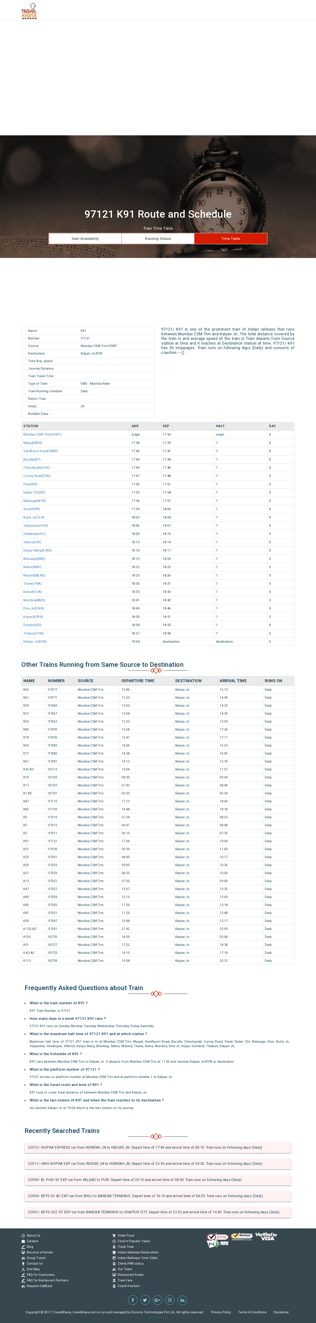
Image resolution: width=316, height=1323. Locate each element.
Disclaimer (281, 1312)
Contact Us (34, 1263)
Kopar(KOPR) (33, 617)
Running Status (158, 238)
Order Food (125, 1235)
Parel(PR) (30, 484)
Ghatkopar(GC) (34, 534)
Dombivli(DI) (32, 625)
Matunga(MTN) (34, 501)
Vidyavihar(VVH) (35, 526)
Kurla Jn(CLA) (33, 517)
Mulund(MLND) (34, 575)
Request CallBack (38, 1286)
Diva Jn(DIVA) (33, 608)
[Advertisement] (129, 30)
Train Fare (124, 1280)
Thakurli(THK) (33, 633)
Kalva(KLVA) (32, 592)
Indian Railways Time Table (136, 1258)
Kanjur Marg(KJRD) (37, 550)
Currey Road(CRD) (37, 476)
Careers (31, 1241)
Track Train (125, 1246)
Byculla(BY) (32, 459)
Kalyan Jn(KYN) (35, 642)
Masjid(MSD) (32, 443)
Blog (29, 1246)
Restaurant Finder (130, 1274)
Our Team (124, 1269)
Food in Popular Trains (133, 1241)
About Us (32, 1235)
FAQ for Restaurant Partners (47, 1280)
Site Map (32, 1269)
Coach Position (128, 1286)
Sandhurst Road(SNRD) (40, 451)
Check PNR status (130, 1263)
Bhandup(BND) (34, 559)
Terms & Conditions (252, 1312)
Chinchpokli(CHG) (36, 468)
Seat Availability (85, 238)
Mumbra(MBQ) (34, 600)
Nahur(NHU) (32, 567)
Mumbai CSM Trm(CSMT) (42, 434)
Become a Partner (39, 1252)
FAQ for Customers (40, 1274)
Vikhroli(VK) (32, 542)
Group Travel (35, 1258)
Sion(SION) (31, 509)
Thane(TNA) (32, 584)
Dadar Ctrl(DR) (34, 492)
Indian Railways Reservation (137, 1252)
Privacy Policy (221, 1312)
